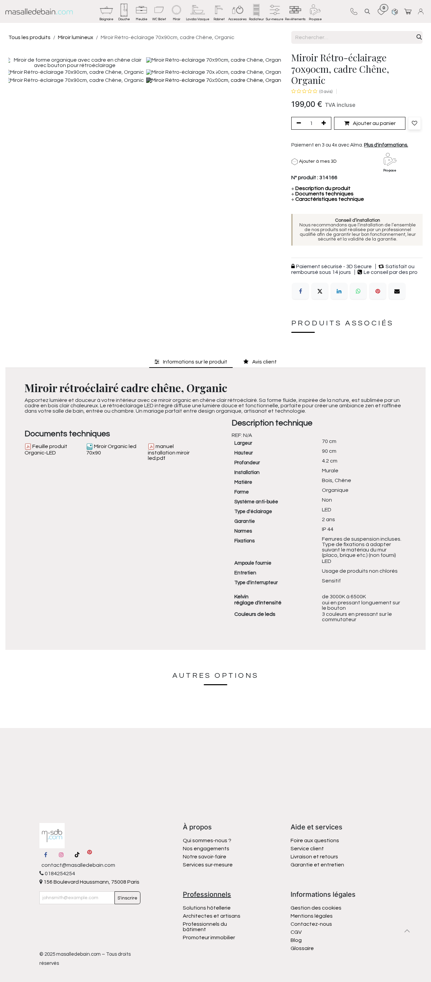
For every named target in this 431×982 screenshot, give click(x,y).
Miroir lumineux (75, 37)
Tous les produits (29, 37)
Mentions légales (312, 916)
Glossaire (302, 948)
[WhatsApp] (358, 291)
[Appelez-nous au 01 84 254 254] (354, 11)
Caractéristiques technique (327, 199)
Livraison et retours (314, 856)
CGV (296, 932)
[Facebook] (300, 291)
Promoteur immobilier (209, 937)
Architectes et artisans (211, 916)
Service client (307, 848)
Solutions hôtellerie (207, 908)
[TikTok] (77, 854)
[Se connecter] (421, 11)
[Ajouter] (325, 123)
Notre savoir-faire (204, 856)
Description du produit (321, 188)
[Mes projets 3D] (395, 11)
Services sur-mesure (208, 864)
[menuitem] (106, 11)
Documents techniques (322, 193)
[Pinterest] (378, 291)
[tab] (190, 361)
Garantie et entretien (317, 864)
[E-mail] (397, 291)
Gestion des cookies (316, 908)
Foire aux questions (315, 840)
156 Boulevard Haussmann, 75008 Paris (90, 882)
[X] (320, 291)
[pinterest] (89, 854)
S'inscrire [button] (127, 898)
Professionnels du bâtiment (205, 926)
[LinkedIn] (339, 291)
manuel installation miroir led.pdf (169, 452)
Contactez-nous (312, 924)
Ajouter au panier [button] (374, 123)
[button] (367, 11)
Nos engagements (206, 848)
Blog (296, 940)
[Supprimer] (297, 123)
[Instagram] (61, 854)
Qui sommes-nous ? (207, 840)
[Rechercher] (419, 37)
